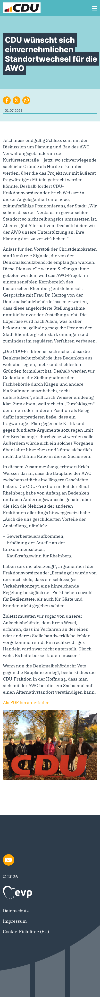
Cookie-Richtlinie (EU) (26, 931)
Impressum (15, 921)
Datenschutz (16, 910)
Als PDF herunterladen (26, 702)
